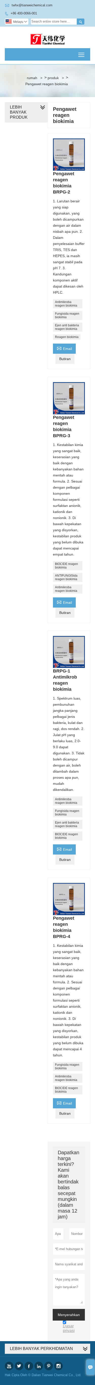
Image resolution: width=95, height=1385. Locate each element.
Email (64, 348)
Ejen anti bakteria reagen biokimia (67, 327)
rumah (32, 78)
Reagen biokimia (67, 337)
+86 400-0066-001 (24, 13)
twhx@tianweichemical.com (32, 5)
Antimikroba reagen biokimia (66, 303)
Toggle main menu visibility (81, 54)
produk (53, 78)
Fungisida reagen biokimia (67, 315)
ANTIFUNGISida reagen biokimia (66, 577)
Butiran (65, 359)
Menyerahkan (69, 1315)
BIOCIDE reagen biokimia (66, 565)
